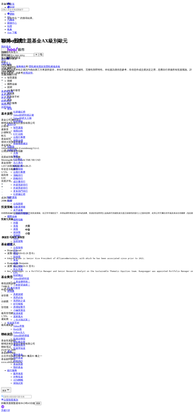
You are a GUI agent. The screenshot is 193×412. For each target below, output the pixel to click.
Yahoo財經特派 (21, 278)
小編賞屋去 (19, 310)
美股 (15, 226)
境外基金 (18, 357)
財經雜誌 (18, 275)
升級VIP (5, 410)
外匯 (15, 222)
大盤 (15, 153)
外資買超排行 (20, 184)
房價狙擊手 (19, 307)
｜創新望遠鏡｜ (21, 285)
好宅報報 (18, 304)
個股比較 (18, 131)
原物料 (17, 235)
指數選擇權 (19, 207)
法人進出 (18, 162)
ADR (16, 238)
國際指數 (18, 219)
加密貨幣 (18, 241)
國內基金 (18, 354)
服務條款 (21, 66)
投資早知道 (19, 348)
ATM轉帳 (18, 380)
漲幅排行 (18, 175)
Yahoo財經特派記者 (23, 115)
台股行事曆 (19, 137)
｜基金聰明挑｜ (21, 281)
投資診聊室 (19, 338)
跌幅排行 (18, 178)
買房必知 (18, 297)
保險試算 (18, 383)
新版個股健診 (20, 143)
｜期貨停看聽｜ (21, 213)
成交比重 (18, 165)
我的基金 (18, 367)
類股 (15, 156)
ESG (15, 272)
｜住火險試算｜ (21, 319)
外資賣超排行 (20, 188)
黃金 (15, 260)
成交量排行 (19, 181)
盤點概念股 (19, 342)
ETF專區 (17, 159)
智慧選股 (18, 127)
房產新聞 (18, 294)
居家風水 (18, 316)
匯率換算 (18, 373)
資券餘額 (18, 169)
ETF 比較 (18, 134)
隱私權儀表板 (53, 66)
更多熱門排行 (20, 191)
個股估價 (18, 140)
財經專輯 (18, 121)
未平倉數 (18, 210)
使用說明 (28, 73)
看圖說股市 (19, 345)
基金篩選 (18, 364)
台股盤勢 (18, 247)
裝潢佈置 (18, 313)
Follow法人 (19, 332)
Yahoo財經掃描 (21, 335)
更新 (38, 403)
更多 (4, 391)
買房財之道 (19, 300)
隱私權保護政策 (37, 66)
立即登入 (6, 63)
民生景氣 (18, 269)
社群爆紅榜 (19, 112)
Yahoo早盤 (18, 326)
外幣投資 (18, 376)
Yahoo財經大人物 (22, 118)
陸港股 (17, 256)
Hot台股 (17, 329)
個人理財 (18, 266)
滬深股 (17, 232)
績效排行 (18, 361)
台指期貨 (18, 203)
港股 (15, 229)
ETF (15, 250)
